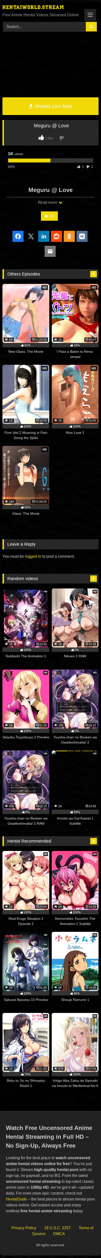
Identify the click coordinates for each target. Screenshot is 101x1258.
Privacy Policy (24, 1228)
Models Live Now (53, 106)
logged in (33, 556)
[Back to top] (85, 1243)
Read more (48, 202)
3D (52, 216)
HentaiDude (16, 1199)
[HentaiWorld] (41, 8)
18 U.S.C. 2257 (57, 1228)
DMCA (59, 1234)
